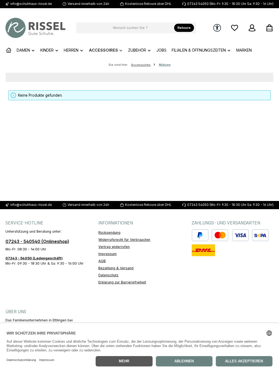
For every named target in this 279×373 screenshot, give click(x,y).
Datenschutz (108, 275)
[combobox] (130, 27)
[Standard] (203, 250)
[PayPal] (200, 235)
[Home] (8, 50)
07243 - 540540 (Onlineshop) (37, 241)
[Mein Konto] (252, 28)
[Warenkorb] (268, 28)
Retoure (184, 28)
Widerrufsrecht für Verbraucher (124, 240)
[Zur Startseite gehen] (35, 28)
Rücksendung (109, 232)
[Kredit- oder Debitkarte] (230, 235)
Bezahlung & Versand (116, 268)
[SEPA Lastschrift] (260, 235)
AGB (102, 261)
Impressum (107, 254)
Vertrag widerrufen (114, 247)
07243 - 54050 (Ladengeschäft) (34, 258)
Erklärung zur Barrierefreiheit (122, 282)
